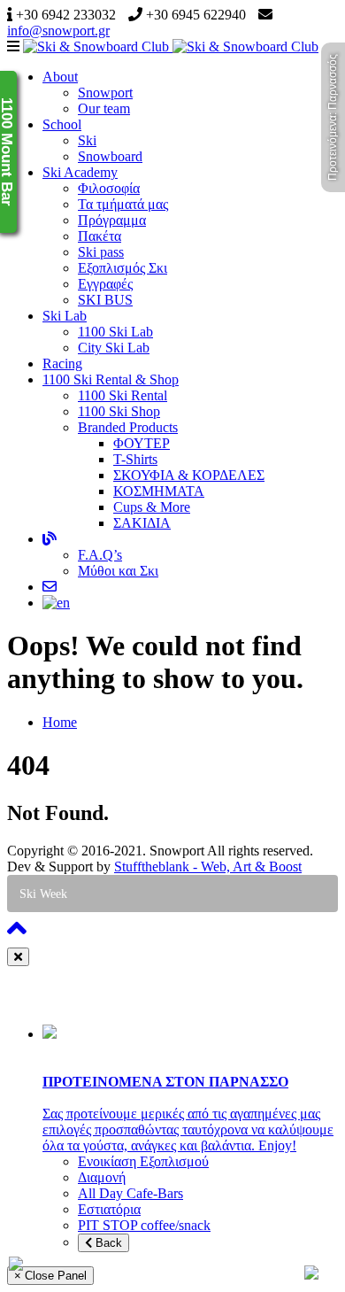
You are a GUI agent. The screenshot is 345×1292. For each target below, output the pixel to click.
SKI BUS (105, 299)
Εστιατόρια (109, 1209)
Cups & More (151, 506)
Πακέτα (99, 236)
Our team (104, 108)
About (60, 76)
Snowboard (110, 156)
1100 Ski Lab (115, 331)
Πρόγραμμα (112, 220)
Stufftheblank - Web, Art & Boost (208, 866)
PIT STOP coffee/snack (144, 1225)
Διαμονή (102, 1177)
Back (107, 1242)
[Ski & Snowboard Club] (170, 46)
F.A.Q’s (100, 554)
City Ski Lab (114, 347)
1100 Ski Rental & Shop (110, 379)
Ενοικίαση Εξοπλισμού (143, 1161)
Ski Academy (80, 172)
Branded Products (128, 427)
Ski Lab (64, 315)
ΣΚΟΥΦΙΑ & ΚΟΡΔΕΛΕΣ (188, 475)
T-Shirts (135, 459)
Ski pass (101, 251)
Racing (62, 363)
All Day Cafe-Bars (130, 1193)
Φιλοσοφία (109, 188)
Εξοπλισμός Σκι (122, 267)
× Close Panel (50, 1275)
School (61, 124)
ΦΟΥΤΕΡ (141, 443)
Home (59, 722)
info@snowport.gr (58, 30)
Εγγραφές (105, 283)
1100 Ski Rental (122, 395)
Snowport (105, 92)
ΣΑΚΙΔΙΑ (142, 522)
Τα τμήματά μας (123, 204)
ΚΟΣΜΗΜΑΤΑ (158, 491)
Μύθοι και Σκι (118, 570)
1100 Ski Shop (119, 411)
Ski (87, 140)
